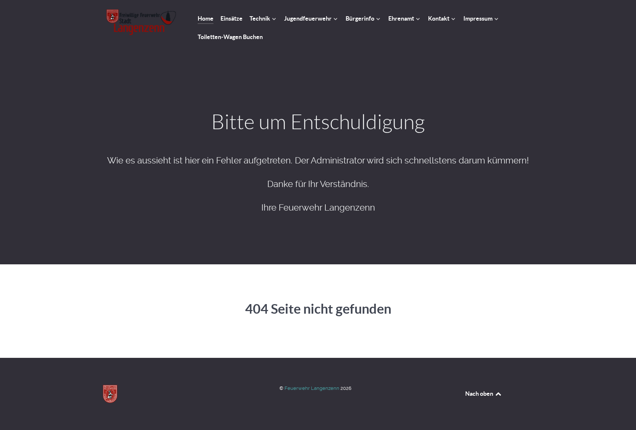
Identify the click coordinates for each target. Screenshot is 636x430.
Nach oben (479, 393)
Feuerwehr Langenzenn (312, 388)
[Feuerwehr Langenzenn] (141, 22)
